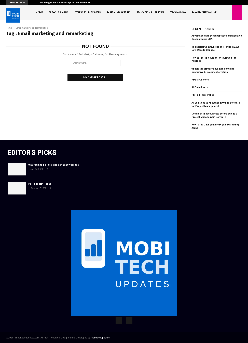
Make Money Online (204, 12)
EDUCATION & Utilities (150, 12)
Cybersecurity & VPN (88, 12)
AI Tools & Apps (58, 12)
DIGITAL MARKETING (119, 12)
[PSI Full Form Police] (17, 188)
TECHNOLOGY (178, 12)
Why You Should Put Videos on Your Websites (53, 165)
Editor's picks (32, 153)
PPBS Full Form (200, 79)
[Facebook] (119, 320)
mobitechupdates (100, 337)
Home (39, 12)
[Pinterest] (129, 320)
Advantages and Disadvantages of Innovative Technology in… (72, 2)
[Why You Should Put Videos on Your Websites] (17, 169)
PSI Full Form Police (202, 95)
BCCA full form (199, 87)
